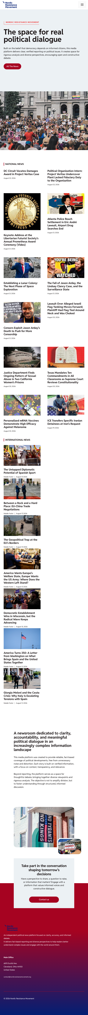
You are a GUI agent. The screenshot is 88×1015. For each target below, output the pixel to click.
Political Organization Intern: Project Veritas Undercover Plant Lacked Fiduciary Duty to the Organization (64, 175)
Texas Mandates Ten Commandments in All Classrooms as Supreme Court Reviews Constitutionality (65, 377)
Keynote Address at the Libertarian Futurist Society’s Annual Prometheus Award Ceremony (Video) (21, 239)
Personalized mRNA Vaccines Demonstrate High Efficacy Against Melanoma (21, 424)
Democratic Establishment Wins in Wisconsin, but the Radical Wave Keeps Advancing (19, 617)
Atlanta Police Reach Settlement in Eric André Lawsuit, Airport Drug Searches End (62, 223)
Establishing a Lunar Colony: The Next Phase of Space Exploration (21, 286)
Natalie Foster (8, 477)
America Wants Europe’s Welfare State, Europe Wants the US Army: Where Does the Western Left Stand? (22, 577)
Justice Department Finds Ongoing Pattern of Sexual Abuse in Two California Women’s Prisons (20, 377)
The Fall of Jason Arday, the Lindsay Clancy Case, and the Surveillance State (64, 286)
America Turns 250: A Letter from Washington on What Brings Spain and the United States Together (20, 657)
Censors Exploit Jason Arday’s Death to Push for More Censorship (22, 331)
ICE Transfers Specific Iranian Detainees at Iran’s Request (64, 422)
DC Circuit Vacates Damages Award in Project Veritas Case (21, 172)
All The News (12, 66)
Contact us (44, 899)
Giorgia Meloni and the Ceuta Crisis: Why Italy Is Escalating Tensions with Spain (21, 696)
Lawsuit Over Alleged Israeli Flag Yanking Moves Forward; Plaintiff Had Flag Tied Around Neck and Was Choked (65, 308)
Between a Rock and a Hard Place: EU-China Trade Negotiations (20, 506)
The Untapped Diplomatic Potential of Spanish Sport (20, 471)
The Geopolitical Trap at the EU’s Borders (20, 541)
